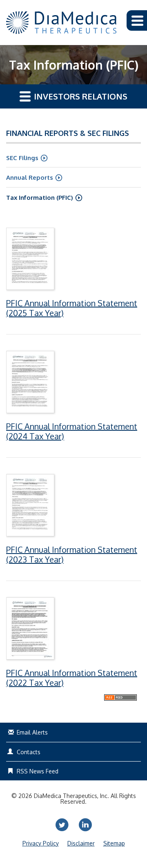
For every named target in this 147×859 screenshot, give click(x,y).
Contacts (28, 751)
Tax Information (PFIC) (39, 197)
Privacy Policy (40, 843)
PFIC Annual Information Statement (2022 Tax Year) (71, 677)
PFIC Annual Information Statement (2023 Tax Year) (71, 554)
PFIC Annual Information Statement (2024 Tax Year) (71, 431)
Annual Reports (29, 177)
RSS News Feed (37, 771)
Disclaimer (81, 843)
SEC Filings (22, 158)
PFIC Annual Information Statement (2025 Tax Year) (71, 308)
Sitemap (114, 843)
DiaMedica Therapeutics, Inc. (71, 795)
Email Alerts (32, 732)
